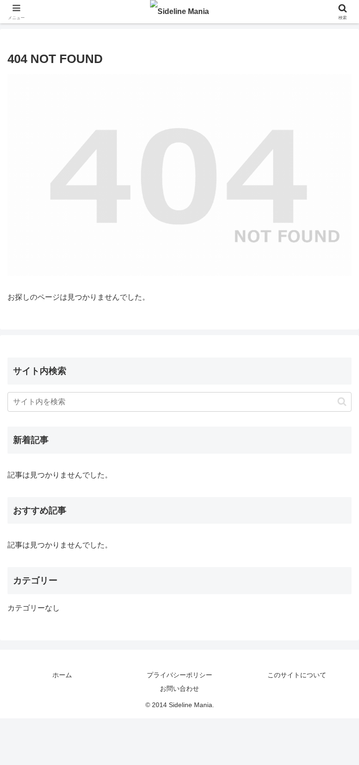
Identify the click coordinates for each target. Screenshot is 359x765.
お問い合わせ (179, 688)
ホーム (62, 675)
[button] (342, 401)
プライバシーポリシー (179, 675)
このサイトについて (296, 675)
